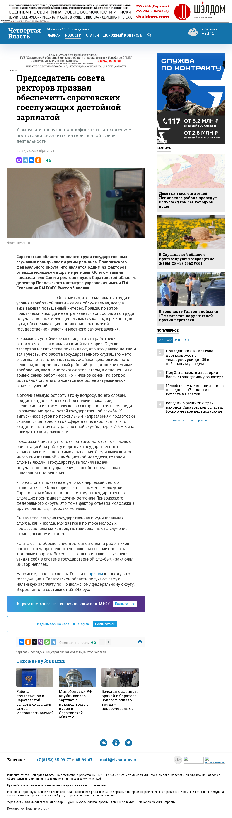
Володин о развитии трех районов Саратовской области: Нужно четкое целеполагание (194, 407)
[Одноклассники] (38, 160)
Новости (73, 35)
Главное (164, 148)
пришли (96, 573)
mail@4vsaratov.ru (119, 759)
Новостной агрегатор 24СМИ (190, 420)
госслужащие (40, 652)
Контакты (18, 759)
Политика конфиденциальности (28, 809)
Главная (53, 35)
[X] (34, 642)
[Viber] (41, 642)
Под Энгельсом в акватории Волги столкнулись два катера (194, 374)
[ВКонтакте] (31, 160)
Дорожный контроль (122, 35)
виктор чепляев (94, 652)
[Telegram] (25, 160)
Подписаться (125, 604)
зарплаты (23, 652)
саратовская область (66, 652)
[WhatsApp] (47, 642)
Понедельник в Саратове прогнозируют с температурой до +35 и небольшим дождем (189, 357)
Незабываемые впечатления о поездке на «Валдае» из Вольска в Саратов (195, 390)
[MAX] (19, 160)
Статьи (92, 35)
